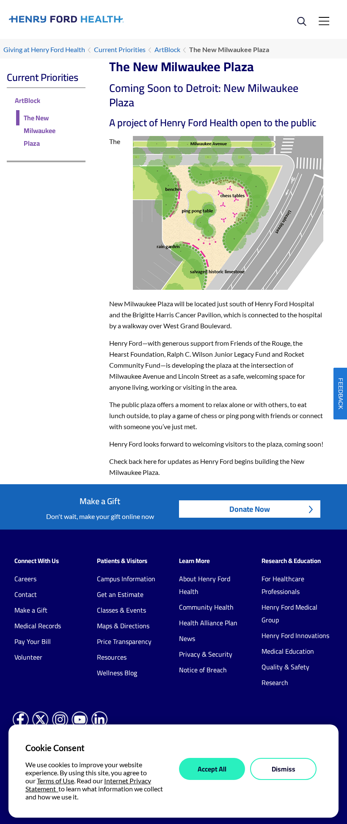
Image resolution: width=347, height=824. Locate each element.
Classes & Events (121, 610)
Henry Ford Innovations (295, 635)
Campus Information (126, 578)
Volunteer (28, 657)
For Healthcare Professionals (283, 585)
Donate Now (249, 509)
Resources (112, 657)
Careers (25, 578)
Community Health (206, 607)
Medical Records (37, 625)
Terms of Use (55, 781)
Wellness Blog (117, 672)
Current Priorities (120, 49)
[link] (91, 19)
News (187, 638)
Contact (25, 594)
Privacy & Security (205, 654)
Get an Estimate (120, 594)
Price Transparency (124, 641)
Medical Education (288, 651)
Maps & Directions (123, 625)
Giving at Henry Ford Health (44, 49)
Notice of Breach (203, 669)
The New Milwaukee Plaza (39, 130)
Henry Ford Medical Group (289, 613)
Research (275, 682)
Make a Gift (30, 610)
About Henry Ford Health (204, 585)
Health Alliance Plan (208, 622)
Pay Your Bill (32, 641)
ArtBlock (167, 49)
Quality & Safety (285, 666)
